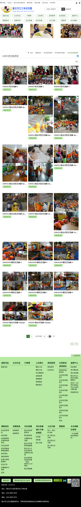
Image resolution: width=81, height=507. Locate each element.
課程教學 (51, 363)
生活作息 (17, 16)
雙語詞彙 (37, 2)
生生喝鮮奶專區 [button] (75, 20)
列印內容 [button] (77, 56)
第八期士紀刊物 (51, 446)
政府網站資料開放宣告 (43, 480)
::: (0, 1)
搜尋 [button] (63, 9)
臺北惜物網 (28, 468)
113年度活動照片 (63, 386)
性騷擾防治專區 (5, 468)
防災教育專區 (48, 53)
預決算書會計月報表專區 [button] (40, 20)
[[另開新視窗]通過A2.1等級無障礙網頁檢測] (57, 480)
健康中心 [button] (75, 16)
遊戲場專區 (5, 456)
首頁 (31, 53)
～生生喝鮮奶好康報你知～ (74, 436)
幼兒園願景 (40, 373)
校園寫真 (16, 426)
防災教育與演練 (60, 53)
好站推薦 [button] (29, 20)
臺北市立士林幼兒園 (17, 9)
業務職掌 (39, 379)
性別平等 (4, 464)
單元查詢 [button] (77, 61)
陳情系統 (29, 2)
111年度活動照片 (63, 396)
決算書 (38, 437)
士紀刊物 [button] (52, 20)
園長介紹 (39, 370)
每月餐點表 (74, 370)
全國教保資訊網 (28, 439)
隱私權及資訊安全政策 (22, 480)
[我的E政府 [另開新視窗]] (65, 481)
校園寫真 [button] (17, 20)
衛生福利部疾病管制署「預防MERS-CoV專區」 (28, 462)
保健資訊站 (74, 392)
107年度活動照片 (63, 416)
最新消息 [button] (6, 16)
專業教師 (39, 382)
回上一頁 (74, 344)
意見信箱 (45, 2)
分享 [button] (79, 2)
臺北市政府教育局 (19, 2)
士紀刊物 (51, 426)
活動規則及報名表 (63, 371)
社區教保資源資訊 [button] (64, 16)
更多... (61, 420)
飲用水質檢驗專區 (5, 460)
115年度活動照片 (63, 376)
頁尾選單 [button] (77, 356)
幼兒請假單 (5, 445)
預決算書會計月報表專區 (39, 429)
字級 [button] (76, 2)
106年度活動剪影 (72, 53)
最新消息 (5, 363)
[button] (50, 336)
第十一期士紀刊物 (51, 431)
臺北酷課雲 (28, 435)
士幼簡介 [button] (40, 16)
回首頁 (10, 2)
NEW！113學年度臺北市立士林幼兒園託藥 (74, 386)
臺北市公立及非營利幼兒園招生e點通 (28, 452)
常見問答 (52, 2)
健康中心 (74, 363)
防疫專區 (74, 367)
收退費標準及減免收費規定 (5, 440)
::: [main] (2, 51)
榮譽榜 (63, 20)
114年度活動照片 (63, 381)
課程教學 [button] (52, 16)
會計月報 (39, 443)
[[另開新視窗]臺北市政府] (69, 481)
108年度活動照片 (63, 411)
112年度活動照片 (63, 391)
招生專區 (4, 435)
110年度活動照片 (63, 401)
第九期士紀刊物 (51, 441)
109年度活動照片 (63, 406)
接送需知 (4, 453)
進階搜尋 (68, 9)
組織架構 (39, 376)
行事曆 (29, 16)
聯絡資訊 (39, 385)
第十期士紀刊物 (51, 436)
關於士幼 (39, 367)
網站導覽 (3, 2)
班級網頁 (16, 430)
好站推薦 (28, 426)
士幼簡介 (39, 363)
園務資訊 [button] (6, 20)
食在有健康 (74, 373)
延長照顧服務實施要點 (5, 449)
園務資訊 (38, 53)
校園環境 (16, 433)
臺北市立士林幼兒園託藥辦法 (74, 378)
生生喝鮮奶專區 (74, 428)
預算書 (38, 440)
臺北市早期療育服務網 (28, 444)
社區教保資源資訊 (63, 364)
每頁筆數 (38, 336)
